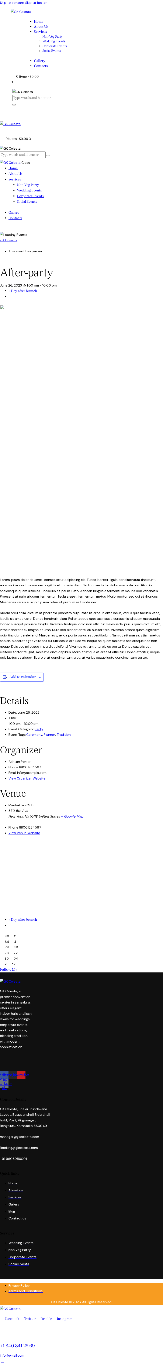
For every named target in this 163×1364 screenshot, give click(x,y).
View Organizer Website (26, 778)
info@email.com (12, 1355)
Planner (49, 734)
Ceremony (34, 734)
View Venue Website (24, 833)
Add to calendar (22, 676)
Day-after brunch (22, 291)
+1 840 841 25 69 (17, 1346)
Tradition (64, 734)
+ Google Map (72, 816)
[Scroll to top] (2, 1361)
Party (39, 729)
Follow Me (8, 969)
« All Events (8, 240)
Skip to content (12, 2)
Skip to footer (36, 2)
